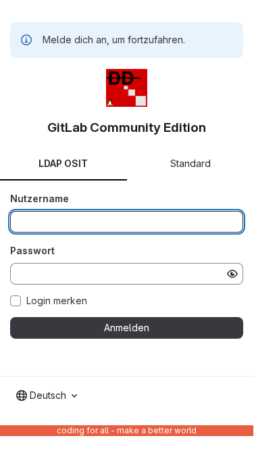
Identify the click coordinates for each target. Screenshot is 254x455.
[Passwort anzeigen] (232, 274)
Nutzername (39, 198)
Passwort (32, 250)
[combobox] (46, 395)
